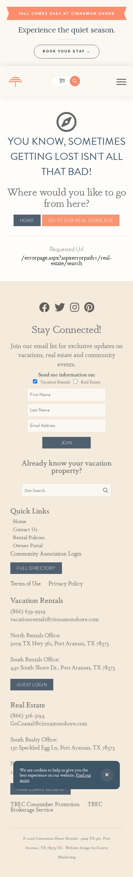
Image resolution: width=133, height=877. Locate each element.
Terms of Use (25, 583)
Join (66, 442)
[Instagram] (74, 307)
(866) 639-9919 (28, 611)
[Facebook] (44, 307)
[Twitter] (60, 307)
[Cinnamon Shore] (16, 81)
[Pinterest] (89, 307)
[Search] (105, 490)
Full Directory (36, 568)
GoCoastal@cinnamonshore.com (48, 723)
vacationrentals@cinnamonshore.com (54, 619)
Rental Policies (29, 537)
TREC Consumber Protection (45, 804)
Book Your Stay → (67, 51)
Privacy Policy (65, 583)
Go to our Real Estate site (80, 220)
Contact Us (25, 529)
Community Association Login (46, 553)
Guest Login (32, 684)
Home (27, 220)
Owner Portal (28, 545)
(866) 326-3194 (27, 715)
